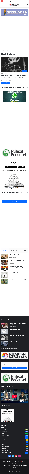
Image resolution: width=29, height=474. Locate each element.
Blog (3, 444)
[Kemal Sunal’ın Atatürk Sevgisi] (4, 337)
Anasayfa (4, 50)
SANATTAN (4, 431)
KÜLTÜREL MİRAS (6, 440)
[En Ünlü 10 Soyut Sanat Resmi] (4, 275)
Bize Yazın (13, 465)
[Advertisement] (14, 32)
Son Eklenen (14, 250)
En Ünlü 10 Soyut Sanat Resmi (16, 272)
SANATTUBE (4, 442)
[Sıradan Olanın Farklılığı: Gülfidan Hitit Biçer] (4, 325)
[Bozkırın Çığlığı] (4, 343)
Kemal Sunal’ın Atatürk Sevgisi (16, 335)
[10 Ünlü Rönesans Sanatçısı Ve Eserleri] (4, 262)
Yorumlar (24, 250)
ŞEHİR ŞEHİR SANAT (6, 452)
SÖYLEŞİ (4, 448)
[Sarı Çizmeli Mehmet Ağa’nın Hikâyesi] (4, 281)
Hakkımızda (4, 465)
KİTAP (3, 433)
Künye (9, 465)
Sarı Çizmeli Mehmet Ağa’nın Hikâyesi (18, 279)
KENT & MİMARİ (5, 450)
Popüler (5, 250)
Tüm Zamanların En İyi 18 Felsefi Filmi (13, 75)
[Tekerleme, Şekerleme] (4, 331)
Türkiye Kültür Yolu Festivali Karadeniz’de (12, 1)
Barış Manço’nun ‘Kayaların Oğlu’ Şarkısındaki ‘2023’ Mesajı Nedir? (17, 267)
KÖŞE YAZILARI (5, 435)
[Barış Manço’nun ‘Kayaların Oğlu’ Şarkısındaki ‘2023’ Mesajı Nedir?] (4, 268)
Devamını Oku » (5, 82)
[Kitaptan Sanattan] (14, 4)
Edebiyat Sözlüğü (20, 465)
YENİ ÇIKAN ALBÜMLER (7, 446)
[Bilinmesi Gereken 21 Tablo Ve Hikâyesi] (4, 256)
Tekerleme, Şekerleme (14, 329)
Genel (3, 437)
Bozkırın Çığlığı (13, 341)
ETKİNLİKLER (5, 429)
